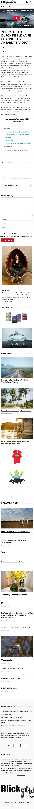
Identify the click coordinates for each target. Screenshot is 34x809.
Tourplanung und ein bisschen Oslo (12, 668)
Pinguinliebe (10, 140)
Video (28, 162)
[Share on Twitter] (12, 170)
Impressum (8, 802)
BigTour (7, 162)
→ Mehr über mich (7, 301)
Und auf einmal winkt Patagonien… (15, 531)
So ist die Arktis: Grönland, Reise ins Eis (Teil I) (15, 627)
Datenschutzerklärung (21, 802)
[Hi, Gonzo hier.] (17, 456)
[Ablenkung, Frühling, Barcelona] (17, 581)
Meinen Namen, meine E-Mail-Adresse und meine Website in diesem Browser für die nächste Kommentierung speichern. (16, 235)
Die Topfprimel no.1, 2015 (10, 185)
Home (2, 6)
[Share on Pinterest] (21, 170)
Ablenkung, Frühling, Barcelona (14, 594)
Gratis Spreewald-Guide (7, 714)
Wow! (3, 552)
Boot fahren (14, 162)
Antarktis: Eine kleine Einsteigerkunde (17, 132)
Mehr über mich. (21, 775)
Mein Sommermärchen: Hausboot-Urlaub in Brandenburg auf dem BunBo (15, 443)
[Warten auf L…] (17, 646)
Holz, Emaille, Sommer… (9, 688)
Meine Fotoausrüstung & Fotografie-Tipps (11, 717)
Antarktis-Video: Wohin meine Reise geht (18, 143)
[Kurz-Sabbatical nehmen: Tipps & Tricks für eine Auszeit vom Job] (17, 398)
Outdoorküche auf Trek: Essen (10, 678)
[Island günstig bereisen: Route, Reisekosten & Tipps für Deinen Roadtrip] (17, 367)
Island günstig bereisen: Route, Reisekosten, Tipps (13, 725)
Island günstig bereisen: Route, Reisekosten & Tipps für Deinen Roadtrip (15, 381)
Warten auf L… (7, 660)
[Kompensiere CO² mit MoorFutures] (17, 477)
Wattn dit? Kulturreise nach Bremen (12, 562)
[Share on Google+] (17, 170)
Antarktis (19, 91)
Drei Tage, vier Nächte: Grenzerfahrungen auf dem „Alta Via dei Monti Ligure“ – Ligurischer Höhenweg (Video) (17, 615)
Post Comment (7, 240)
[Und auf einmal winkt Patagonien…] (17, 518)
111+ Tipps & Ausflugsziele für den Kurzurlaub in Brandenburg (16, 711)
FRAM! (3, 603)
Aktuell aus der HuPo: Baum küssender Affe (19, 178)
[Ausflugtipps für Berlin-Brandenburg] (17, 317)
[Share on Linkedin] (26, 170)
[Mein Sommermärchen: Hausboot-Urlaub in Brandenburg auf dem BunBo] (17, 428)
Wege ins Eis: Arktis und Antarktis (16, 150)
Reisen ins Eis (22, 162)
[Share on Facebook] (7, 170)
